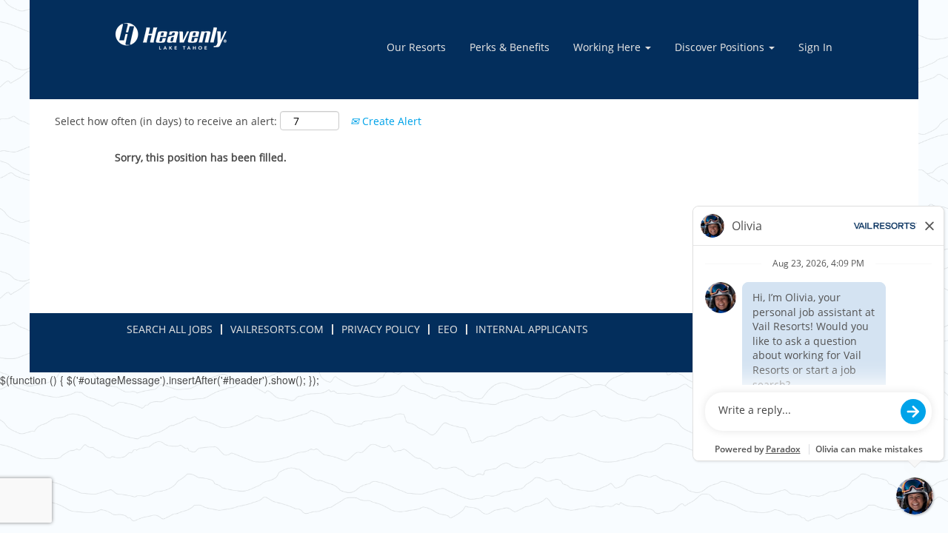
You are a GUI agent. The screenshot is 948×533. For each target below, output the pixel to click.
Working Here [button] (608, 47)
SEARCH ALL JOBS (170, 329)
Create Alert (390, 121)
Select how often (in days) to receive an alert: (166, 121)
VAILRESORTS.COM (277, 329)
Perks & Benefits (510, 47)
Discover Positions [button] (721, 47)
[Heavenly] (171, 36)
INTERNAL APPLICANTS (531, 329)
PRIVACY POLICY (380, 329)
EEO (448, 329)
